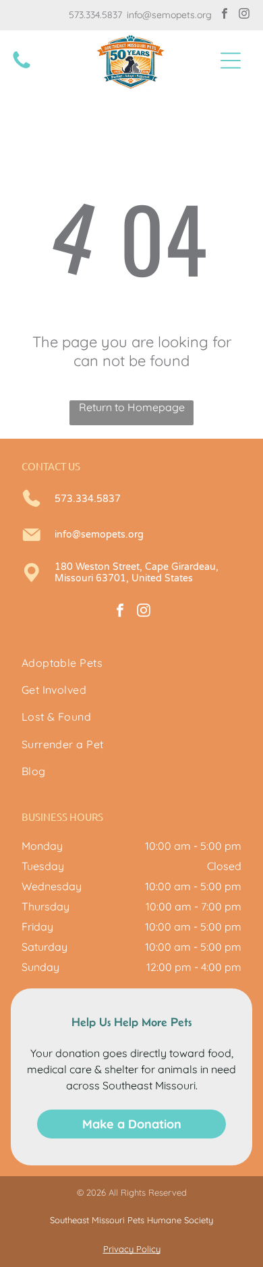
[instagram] (244, 15)
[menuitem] (132, 662)
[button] (231, 60)
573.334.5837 (95, 15)
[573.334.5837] (21, 67)
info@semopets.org (169, 15)
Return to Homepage (132, 407)
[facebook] (224, 15)
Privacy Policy (131, 1248)
